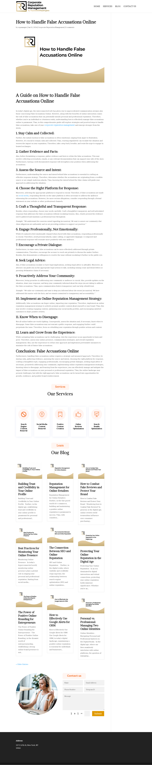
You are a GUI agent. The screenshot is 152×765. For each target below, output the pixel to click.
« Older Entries (22, 664)
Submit (98, 713)
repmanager (22, 27)
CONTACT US (129, 6)
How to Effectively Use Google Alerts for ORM (59, 620)
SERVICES (107, 6)
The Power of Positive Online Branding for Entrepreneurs (27, 617)
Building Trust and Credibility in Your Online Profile (28, 489)
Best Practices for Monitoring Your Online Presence (28, 552)
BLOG (118, 6)
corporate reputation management (59, 125)
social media (23, 196)
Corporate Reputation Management (51, 27)
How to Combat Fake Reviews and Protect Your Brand (91, 489)
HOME (97, 6)
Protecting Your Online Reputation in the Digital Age (90, 556)
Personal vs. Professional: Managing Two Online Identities (90, 624)
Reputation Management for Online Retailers (59, 487)
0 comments (69, 27)
